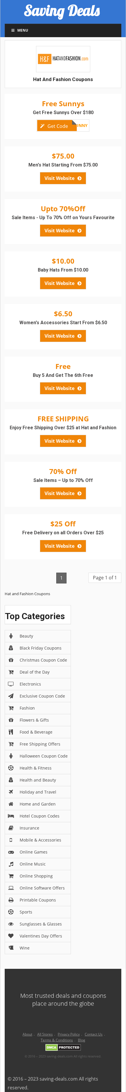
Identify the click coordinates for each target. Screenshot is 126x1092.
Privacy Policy (69, 1034)
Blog (81, 1040)
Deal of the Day (35, 672)
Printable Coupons (38, 900)
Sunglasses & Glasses (41, 924)
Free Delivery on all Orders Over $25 (63, 532)
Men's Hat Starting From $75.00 (63, 165)
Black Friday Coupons (41, 648)
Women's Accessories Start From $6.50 (63, 322)
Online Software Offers (42, 888)
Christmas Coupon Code (43, 660)
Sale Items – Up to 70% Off (63, 480)
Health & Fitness (36, 768)
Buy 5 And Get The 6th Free (63, 375)
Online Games (33, 852)
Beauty (26, 636)
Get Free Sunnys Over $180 (63, 112)
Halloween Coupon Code (44, 756)
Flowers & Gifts (34, 720)
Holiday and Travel (38, 792)
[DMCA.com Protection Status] (63, 1048)
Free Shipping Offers (40, 744)
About (27, 1034)
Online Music (33, 864)
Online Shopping (36, 876)
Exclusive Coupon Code (42, 696)
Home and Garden (38, 804)
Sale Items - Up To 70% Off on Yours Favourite (63, 217)
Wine (25, 948)
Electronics (30, 684)
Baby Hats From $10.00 (63, 270)
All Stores (45, 1034)
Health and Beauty (38, 780)
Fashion (27, 708)
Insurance (29, 828)
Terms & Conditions (57, 1040)
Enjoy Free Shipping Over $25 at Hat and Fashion (63, 427)
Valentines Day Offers (41, 936)
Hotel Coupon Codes (39, 816)
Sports (26, 912)
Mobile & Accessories (40, 840)
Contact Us (94, 1034)
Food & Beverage (36, 732)
